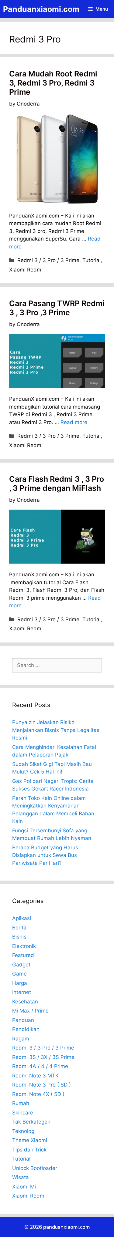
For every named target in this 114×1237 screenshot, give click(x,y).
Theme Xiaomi (29, 1140)
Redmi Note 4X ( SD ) (38, 1094)
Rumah (20, 1103)
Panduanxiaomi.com (41, 9)
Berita (19, 928)
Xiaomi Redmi (26, 270)
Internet (21, 992)
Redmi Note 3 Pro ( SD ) (41, 1085)
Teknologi (24, 1131)
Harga (19, 983)
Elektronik (24, 946)
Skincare (22, 1113)
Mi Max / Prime (30, 1011)
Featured (23, 955)
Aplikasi (21, 918)
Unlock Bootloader (34, 1168)
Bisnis (19, 937)
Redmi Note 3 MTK (35, 1076)
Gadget (21, 965)
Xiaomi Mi (24, 1187)
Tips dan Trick (29, 1150)
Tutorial (91, 260)
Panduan (23, 1020)
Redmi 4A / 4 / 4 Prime (40, 1066)
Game (19, 974)
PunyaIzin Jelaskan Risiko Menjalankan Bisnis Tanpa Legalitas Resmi (55, 730)
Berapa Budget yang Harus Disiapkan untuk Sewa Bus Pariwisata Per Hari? (45, 855)
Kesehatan (25, 1002)
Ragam (20, 1039)
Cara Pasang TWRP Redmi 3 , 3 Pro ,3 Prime (57, 308)
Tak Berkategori (31, 1122)
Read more (73, 422)
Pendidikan (26, 1029)
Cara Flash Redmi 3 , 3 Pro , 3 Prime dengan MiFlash (56, 483)
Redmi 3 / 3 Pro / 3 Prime (48, 260)
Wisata (20, 1177)
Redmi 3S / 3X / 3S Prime (43, 1057)
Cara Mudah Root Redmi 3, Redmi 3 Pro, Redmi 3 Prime (53, 82)
